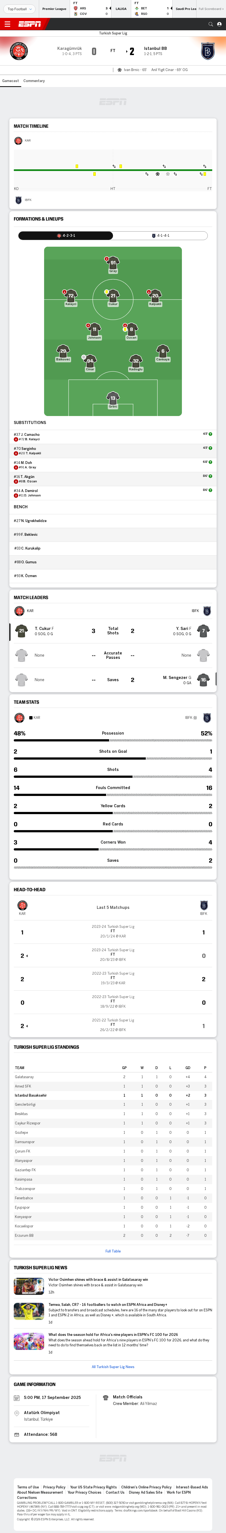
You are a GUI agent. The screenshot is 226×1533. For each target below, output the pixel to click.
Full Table (113, 1251)
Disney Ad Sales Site (145, 1492)
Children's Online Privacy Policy (146, 1487)
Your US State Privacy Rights (93, 1487)
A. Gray (30, 467)
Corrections (27, 1498)
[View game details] (113, 932)
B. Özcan (30, 481)
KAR (28, 140)
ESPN (29, 24)
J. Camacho (30, 435)
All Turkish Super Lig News (113, 1367)
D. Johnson (32, 495)
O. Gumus (29, 562)
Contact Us (115, 1492)
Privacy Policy (54, 1487)
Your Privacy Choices (84, 1492)
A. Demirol (29, 491)
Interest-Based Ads (192, 1487)
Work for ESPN (179, 1492)
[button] (211, 24)
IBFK (28, 200)
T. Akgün (27, 477)
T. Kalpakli (33, 453)
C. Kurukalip (31, 548)
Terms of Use (28, 1487)
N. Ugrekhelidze (34, 521)
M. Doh (26, 463)
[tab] (65, 236)
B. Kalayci (32, 439)
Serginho (28, 449)
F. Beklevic (29, 535)
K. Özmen (29, 576)
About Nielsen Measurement (40, 1492)
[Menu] (7, 24)
